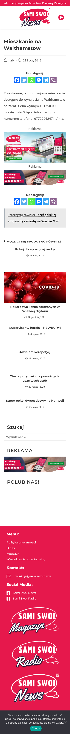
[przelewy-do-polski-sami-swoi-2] (35, 147)
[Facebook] (17, 80)
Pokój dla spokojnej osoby (35, 249)
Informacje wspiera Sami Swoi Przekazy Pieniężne (35, 3)
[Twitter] (24, 80)
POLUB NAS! (23, 482)
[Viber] (53, 80)
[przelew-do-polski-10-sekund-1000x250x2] (35, 177)
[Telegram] (46, 80)
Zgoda (36, 728)
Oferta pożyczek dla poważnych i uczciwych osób (35, 378)
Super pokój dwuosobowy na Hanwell (35, 400)
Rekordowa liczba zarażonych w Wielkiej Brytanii (35, 309)
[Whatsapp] (31, 80)
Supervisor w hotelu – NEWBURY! (35, 328)
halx (11, 60)
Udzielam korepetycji (35, 352)
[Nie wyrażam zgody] (65, 722)
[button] (9, 17)
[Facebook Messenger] (38, 80)
